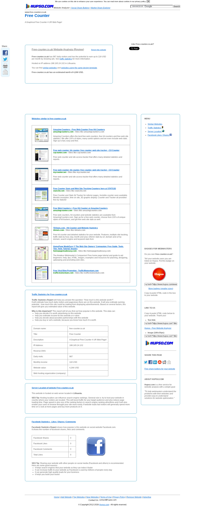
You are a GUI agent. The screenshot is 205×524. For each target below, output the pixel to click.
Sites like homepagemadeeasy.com (94, 251)
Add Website (66, 497)
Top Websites (79, 497)
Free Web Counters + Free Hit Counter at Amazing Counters (80, 208)
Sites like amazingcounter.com (88, 210)
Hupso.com (104, 505)
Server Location (155, 131)
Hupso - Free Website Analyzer (157, 328)
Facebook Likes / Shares (159, 135)
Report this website (98, 50)
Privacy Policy (119, 497)
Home (56, 497)
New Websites (92, 497)
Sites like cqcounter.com (79, 152)
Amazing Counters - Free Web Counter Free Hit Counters (79, 129)
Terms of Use (106, 497)
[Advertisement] (83, 33)
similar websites (50, 68)
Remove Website (134, 497)
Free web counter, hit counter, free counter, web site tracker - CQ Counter (86, 150)
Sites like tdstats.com (75, 230)
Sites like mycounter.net (79, 172)
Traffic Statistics (155, 128)
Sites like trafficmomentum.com (89, 273)
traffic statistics (66, 59)
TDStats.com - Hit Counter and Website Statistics (75, 228)
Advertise (147, 497)
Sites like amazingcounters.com (89, 132)
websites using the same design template (79, 68)
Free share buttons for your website (159, 369)
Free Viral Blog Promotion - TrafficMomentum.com (76, 271)
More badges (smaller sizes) (160, 288)
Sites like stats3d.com (76, 191)
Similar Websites (155, 124)
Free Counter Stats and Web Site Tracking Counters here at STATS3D (84, 188)
